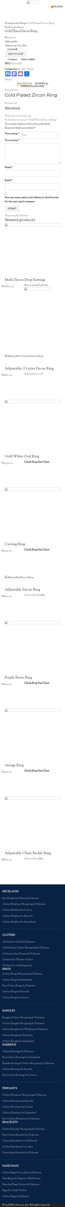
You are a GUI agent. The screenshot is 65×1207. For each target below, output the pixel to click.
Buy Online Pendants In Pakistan (21, 1119)
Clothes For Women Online (17, 960)
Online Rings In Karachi (15, 992)
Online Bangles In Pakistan (17, 1035)
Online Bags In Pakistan (15, 1196)
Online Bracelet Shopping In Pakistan (23, 1129)
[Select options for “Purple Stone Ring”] (9, 697)
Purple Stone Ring (18, 677)
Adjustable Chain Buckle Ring (28, 853)
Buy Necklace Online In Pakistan (20, 898)
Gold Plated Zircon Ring (31, 95)
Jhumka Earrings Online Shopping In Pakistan (28, 1063)
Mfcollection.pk (19, 1205)
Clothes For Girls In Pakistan (18, 942)
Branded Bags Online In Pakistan (20, 1184)
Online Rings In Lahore (15, 998)
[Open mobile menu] (4, 6)
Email (9, 180)
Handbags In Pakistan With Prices (21, 1178)
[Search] (48, 6)
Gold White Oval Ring (22, 456)
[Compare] (9, 274)
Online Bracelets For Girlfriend (19, 1141)
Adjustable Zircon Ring (22, 589)
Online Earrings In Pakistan (18, 1051)
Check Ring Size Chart (36, 462)
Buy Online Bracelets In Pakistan (20, 1135)
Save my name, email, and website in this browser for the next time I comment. (32, 200)
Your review (12, 140)
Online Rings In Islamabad (17, 980)
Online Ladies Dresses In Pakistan (21, 954)
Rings (23, 23)
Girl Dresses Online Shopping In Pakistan (26, 948)
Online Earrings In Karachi (17, 1069)
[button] (9, 342)
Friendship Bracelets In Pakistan (20, 1153)
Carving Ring (15, 544)
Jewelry (16, 23)
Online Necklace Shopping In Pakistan (24, 904)
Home (8, 23)
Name (9, 167)
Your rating (12, 134)
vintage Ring (14, 765)
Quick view (9, 350)
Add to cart (15, 54)
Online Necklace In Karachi (17, 916)
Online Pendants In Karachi (17, 1101)
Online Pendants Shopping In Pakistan (24, 1095)
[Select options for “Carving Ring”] (9, 564)
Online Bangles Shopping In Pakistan (23, 1023)
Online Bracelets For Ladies (17, 1147)
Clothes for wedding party (17, 965)
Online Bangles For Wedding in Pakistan (25, 1029)
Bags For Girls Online (14, 1190)
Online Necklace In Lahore (17, 910)
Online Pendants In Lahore (17, 1107)
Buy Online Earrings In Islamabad (21, 1057)
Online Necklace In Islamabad (18, 922)
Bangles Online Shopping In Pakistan (23, 1017)
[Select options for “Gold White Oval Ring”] (9, 476)
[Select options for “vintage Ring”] (9, 785)
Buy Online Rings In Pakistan (18, 986)
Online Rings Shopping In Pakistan (22, 974)
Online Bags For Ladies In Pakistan (21, 1173)
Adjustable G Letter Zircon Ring (29, 368)
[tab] (24, 84)
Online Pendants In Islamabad (19, 1113)
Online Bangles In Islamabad (18, 1041)
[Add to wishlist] (9, 334)
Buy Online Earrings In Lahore (19, 1075)
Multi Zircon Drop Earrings (25, 280)
